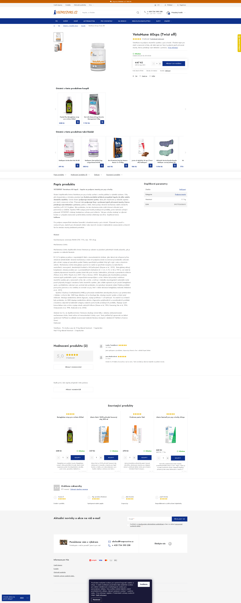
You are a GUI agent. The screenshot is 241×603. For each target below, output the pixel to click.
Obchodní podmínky (80, 5)
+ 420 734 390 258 (155, 12)
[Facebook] (170, 543)
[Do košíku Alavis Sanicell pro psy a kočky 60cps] (178, 458)
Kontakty (68, 5)
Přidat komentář (73, 390)
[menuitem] (57, 21)
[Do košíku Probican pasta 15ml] (145, 457)
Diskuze (97, 175)
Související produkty (113, 175)
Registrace (183, 5)
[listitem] (69, 109)
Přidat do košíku (173, 64)
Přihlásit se (179, 519)
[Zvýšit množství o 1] (160, 63)
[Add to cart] (78, 122)
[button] (55, 109)
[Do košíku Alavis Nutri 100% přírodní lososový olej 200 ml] (111, 457)
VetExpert (168, 71)
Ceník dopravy (58, 5)
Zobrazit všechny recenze (79, 489)
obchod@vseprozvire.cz (122, 541)
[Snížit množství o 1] (153, 63)
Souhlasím (143, 584)
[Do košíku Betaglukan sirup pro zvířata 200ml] (78, 457)
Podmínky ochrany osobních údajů (64, 576)
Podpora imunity (180, 194)
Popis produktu (59, 175)
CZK (158, 5)
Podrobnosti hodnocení (157, 39)
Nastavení (96, 600)
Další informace (101, 595)
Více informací (173, 48)
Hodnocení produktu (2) (79, 175)
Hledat (138, 12)
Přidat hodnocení (73, 367)
